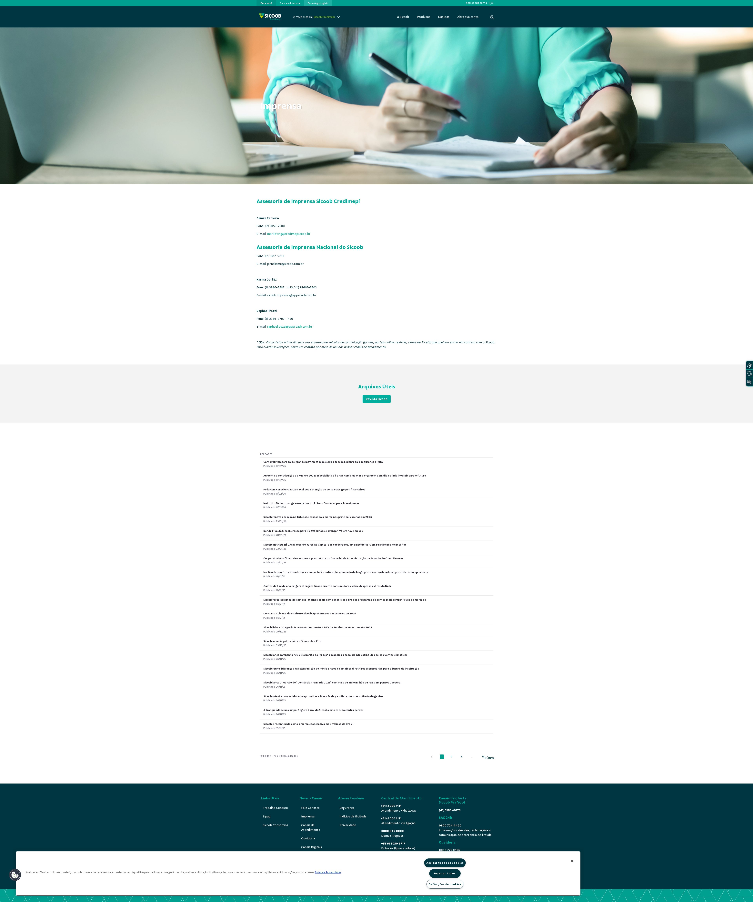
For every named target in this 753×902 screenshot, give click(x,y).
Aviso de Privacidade (328, 872)
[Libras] (749, 365)
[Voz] (749, 374)
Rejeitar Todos (445, 873)
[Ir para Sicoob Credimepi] (270, 17)
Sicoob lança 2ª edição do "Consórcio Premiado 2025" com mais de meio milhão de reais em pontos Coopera (331, 682)
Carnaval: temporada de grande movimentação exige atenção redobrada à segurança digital (323, 461)
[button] (15, 875)
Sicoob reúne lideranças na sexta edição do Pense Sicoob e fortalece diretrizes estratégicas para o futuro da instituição (341, 668)
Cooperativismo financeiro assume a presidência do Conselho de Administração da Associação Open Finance (333, 558)
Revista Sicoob (376, 399)
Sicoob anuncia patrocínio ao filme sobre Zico (292, 641)
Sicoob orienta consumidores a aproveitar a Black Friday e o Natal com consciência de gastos (323, 696)
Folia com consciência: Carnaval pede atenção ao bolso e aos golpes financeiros (314, 489)
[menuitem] (266, 3)
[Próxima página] (489, 758)
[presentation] (266, 3)
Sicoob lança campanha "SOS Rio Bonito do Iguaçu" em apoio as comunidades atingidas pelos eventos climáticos (335, 654)
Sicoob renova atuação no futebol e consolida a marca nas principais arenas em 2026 (317, 517)
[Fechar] (572, 861)
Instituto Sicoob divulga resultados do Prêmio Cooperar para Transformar (311, 503)
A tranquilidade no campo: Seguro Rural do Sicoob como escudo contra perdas (313, 710)
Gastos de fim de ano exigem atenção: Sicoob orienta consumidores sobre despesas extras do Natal (327, 586)
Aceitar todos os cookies (445, 862)
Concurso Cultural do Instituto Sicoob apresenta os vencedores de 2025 (309, 613)
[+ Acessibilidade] (749, 382)
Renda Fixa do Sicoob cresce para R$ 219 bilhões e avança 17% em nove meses (313, 530)
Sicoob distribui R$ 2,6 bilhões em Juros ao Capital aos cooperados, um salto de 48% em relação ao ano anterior (334, 544)
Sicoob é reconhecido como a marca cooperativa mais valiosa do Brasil (308, 724)
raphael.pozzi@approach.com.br (289, 326)
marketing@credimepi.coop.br (288, 234)
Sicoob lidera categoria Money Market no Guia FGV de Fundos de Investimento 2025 (317, 627)
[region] (298, 873)
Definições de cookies (445, 884)
